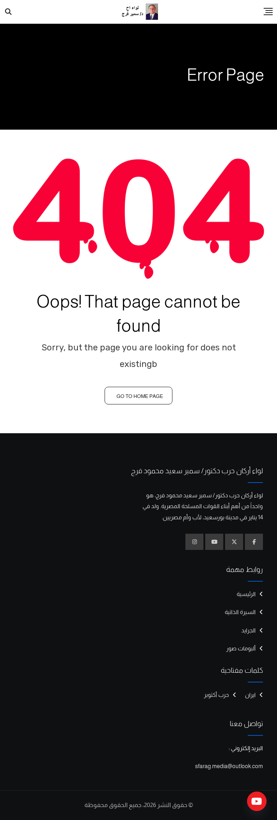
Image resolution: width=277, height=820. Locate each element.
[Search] (8, 12)
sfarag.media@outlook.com (229, 766)
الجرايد (248, 630)
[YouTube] (257, 801)
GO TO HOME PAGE (139, 396)
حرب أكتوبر (216, 695)
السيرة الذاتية (240, 612)
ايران (250, 695)
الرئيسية (246, 594)
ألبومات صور (241, 648)
